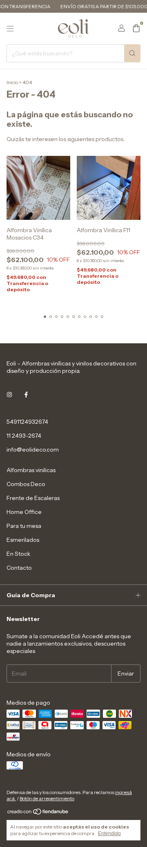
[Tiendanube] (38, 813)
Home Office (24, 512)
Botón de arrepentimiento (47, 798)
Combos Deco (26, 484)
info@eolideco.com (33, 449)
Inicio (12, 82)
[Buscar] (132, 53)
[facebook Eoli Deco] (26, 394)
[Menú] (10, 28)
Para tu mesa (24, 526)
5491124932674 (27, 421)
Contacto (19, 567)
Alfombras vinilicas (31, 470)
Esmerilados (23, 539)
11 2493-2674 (24, 435)
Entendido (109, 833)
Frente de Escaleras (33, 498)
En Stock (18, 553)
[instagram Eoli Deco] (9, 394)
